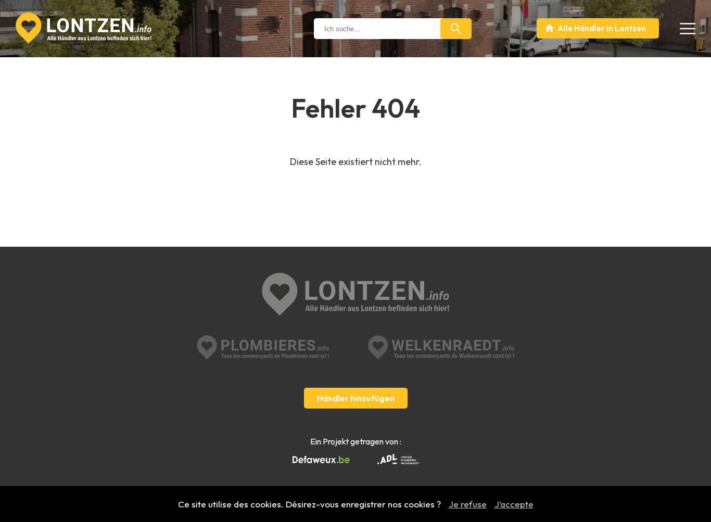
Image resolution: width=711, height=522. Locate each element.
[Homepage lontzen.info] (83, 28)
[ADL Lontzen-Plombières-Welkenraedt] (398, 460)
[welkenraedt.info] (441, 347)
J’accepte (514, 504)
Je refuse (468, 504)
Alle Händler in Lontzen (601, 28)
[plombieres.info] (263, 347)
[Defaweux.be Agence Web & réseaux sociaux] (321, 460)
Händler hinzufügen (356, 398)
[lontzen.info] (355, 295)
